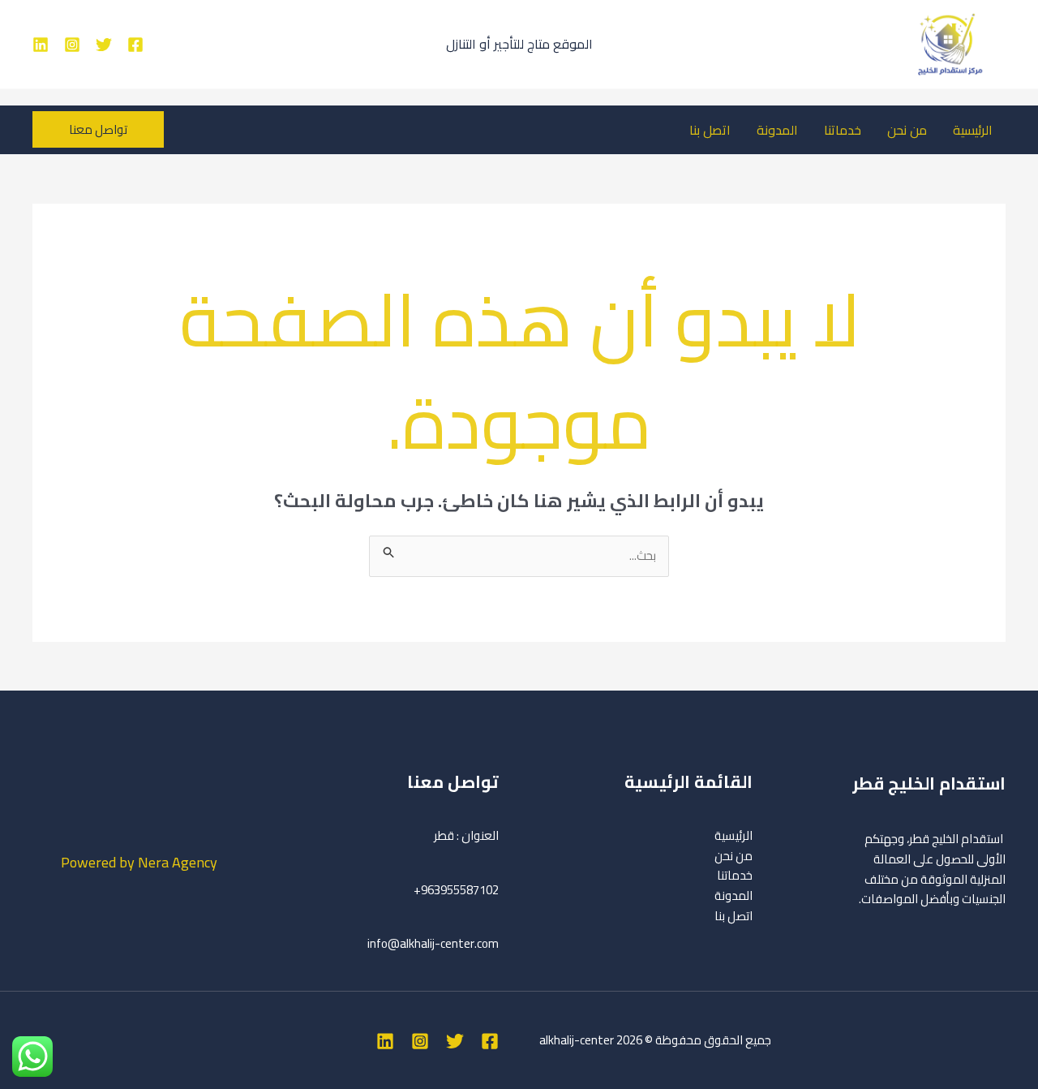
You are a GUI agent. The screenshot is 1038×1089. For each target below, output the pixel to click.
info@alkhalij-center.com (433, 943)
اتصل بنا (710, 130)
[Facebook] (135, 45)
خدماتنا (842, 130)
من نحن (907, 130)
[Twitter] (104, 45)
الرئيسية (973, 130)
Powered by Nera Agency (139, 863)
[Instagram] (72, 45)
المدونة (777, 130)
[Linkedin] (40, 45)
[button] (98, 129)
